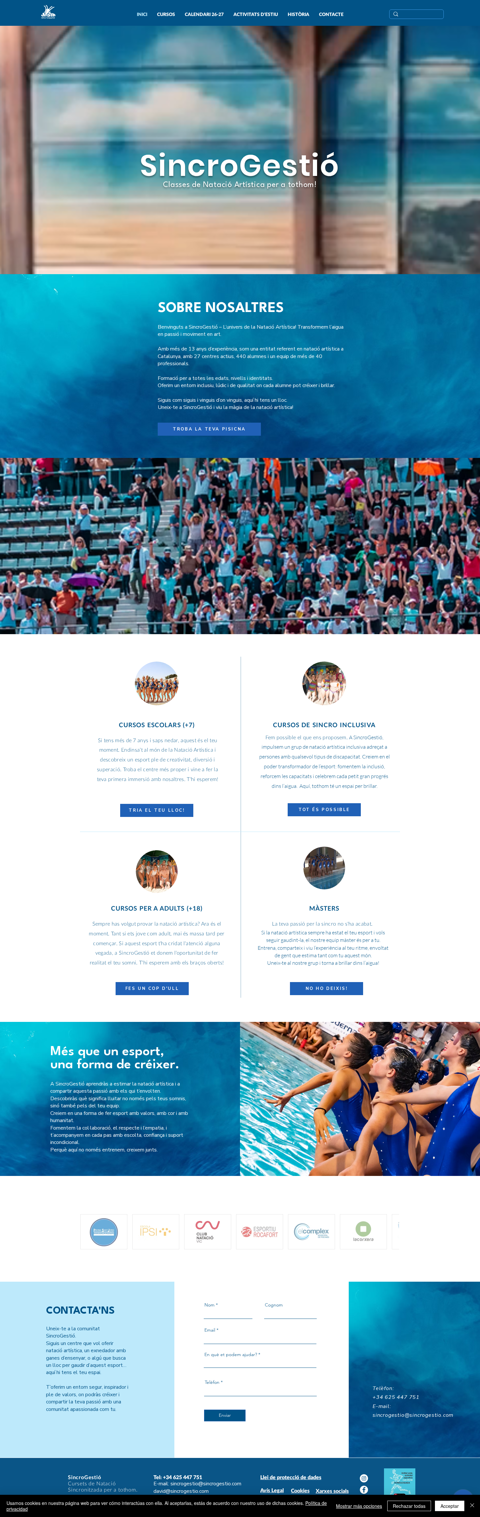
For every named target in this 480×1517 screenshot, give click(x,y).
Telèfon (212, 1382)
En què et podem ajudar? (230, 1354)
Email (209, 1330)
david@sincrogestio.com (181, 1491)
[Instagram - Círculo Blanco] (364, 1478)
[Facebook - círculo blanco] (364, 1490)
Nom (209, 1305)
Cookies (300, 1490)
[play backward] (88, 1231)
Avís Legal (272, 1490)
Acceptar (449, 1506)
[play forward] (391, 1231)
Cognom (274, 1305)
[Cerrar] (472, 1506)
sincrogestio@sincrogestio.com (413, 1415)
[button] (103, 1231)
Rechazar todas (409, 1506)
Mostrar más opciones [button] (359, 1506)
